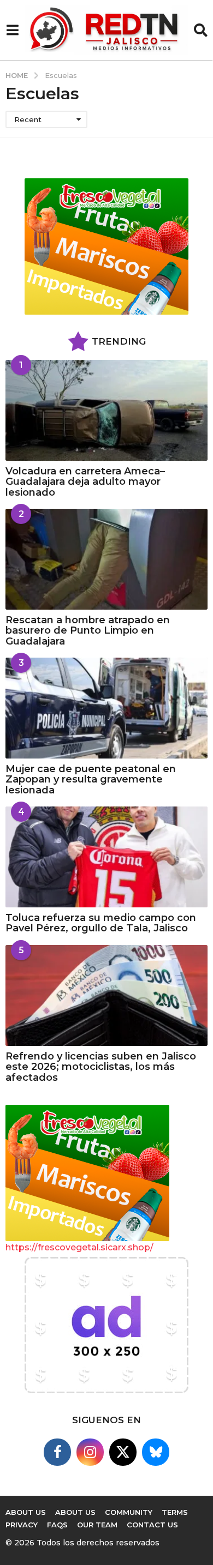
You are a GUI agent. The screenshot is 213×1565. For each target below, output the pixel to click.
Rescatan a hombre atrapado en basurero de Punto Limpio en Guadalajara (87, 630)
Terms (175, 1512)
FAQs (57, 1524)
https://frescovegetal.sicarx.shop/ (79, 1247)
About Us (25, 1512)
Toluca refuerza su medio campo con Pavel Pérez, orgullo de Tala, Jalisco (100, 923)
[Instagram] (90, 1452)
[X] (123, 1452)
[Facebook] (57, 1452)
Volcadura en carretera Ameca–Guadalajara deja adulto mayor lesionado (85, 481)
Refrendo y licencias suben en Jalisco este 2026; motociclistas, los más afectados (100, 1067)
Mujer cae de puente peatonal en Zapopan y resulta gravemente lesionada (90, 779)
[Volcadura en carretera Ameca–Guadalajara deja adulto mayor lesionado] (106, 410)
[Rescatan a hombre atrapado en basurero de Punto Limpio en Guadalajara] (106, 559)
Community (128, 1512)
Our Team (97, 1524)
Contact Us (152, 1524)
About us (75, 1512)
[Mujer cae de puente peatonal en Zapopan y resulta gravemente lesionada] (106, 708)
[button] (12, 30)
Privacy (21, 1524)
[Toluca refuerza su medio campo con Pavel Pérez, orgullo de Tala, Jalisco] (106, 856)
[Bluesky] (155, 1452)
